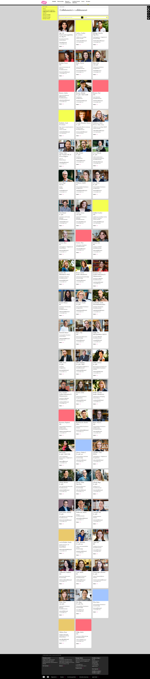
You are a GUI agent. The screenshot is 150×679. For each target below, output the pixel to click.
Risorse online (60, 1)
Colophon (62, 677)
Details (60, 46)
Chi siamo (88, 1)
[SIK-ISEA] (44, 2)
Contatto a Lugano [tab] (96, 672)
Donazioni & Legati (46, 17)
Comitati (44, 13)
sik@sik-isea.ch (95, 666)
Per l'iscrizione (46, 665)
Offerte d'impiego (46, 14)
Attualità (54, 1)
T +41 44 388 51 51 (95, 665)
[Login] (148, 9)
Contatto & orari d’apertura (48, 10)
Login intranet (94, 677)
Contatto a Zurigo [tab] (96, 658)
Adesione (61, 665)
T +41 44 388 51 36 (79, 664)
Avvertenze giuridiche (71, 677)
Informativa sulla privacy (84, 677)
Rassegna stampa (46, 18)
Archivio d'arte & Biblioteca (76, 2)
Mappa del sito (54, 677)
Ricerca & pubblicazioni (68, 2)
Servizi (83, 1)
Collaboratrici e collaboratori (49, 11)
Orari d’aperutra (95, 668)
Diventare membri (46, 15)
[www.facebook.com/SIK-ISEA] (44, 677)
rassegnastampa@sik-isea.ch (81, 665)
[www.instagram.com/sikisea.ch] (48, 677)
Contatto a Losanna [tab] (96, 671)
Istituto (44, 8)
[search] (82, 17)
